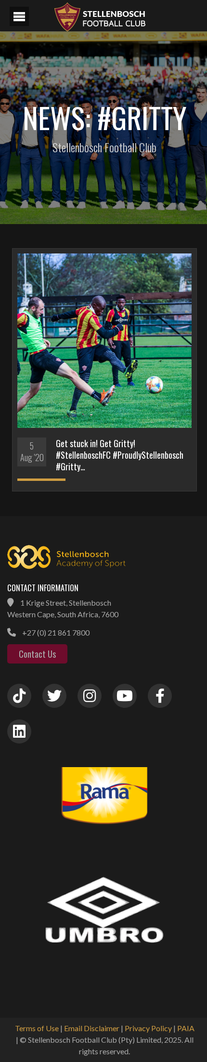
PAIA (185, 1028)
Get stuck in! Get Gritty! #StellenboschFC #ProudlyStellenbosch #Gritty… (119, 455)
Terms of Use (37, 1028)
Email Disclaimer (91, 1028)
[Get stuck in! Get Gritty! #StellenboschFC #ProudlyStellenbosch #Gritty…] (104, 340)
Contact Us (37, 654)
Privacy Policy (148, 1028)
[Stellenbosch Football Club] (125, 15)
